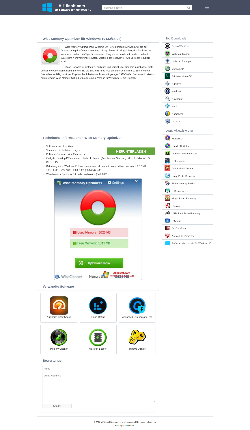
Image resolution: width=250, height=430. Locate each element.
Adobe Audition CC (182, 76)
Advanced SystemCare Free (137, 317)
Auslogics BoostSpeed (59, 317)
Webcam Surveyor (181, 61)
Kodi (174, 106)
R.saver (176, 206)
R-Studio (176, 221)
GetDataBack (179, 228)
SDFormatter (178, 161)
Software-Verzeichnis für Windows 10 (191, 243)
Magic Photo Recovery (184, 198)
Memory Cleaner (59, 348)
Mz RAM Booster (98, 348)
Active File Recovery (183, 236)
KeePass (177, 91)
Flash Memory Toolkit (183, 183)
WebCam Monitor (181, 54)
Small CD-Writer (180, 146)
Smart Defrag (98, 317)
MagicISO (177, 138)
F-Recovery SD (180, 191)
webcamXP (178, 69)
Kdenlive (176, 84)
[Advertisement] (125, 24)
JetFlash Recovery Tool (184, 153)
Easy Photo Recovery (183, 176)
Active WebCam (180, 46)
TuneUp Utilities (137, 348)
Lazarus (176, 121)
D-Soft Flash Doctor (182, 168)
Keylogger (177, 99)
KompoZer (177, 114)
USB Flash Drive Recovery (186, 213)
